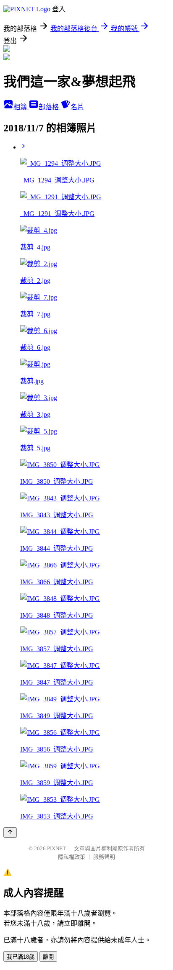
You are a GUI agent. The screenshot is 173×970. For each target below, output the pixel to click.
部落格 (49, 106)
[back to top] (10, 832)
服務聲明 (104, 857)
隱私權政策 (71, 857)
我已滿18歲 (20, 957)
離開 (48, 957)
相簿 (21, 106)
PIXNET (56, 848)
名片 (77, 106)
